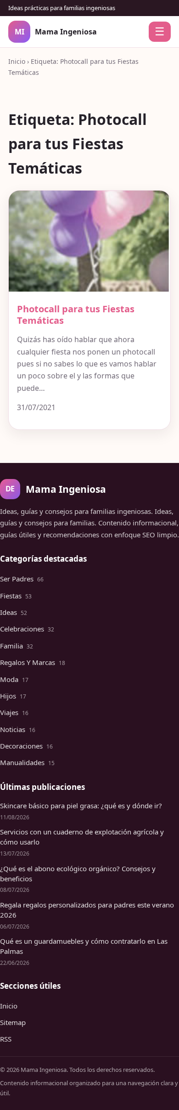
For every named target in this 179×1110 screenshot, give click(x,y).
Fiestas (16, 595)
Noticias (17, 729)
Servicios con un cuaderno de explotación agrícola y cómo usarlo (82, 836)
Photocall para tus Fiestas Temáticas (75, 315)
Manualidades (27, 762)
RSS (5, 1038)
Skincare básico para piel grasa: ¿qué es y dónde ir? (81, 805)
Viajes (14, 712)
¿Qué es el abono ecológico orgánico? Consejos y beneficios (78, 873)
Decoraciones (26, 745)
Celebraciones (27, 628)
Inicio (16, 61)
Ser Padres (22, 578)
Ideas (13, 612)
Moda (14, 679)
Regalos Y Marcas (32, 662)
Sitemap (13, 1022)
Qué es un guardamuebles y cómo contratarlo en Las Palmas (84, 946)
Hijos (13, 695)
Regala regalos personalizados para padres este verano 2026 (87, 909)
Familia (16, 645)
